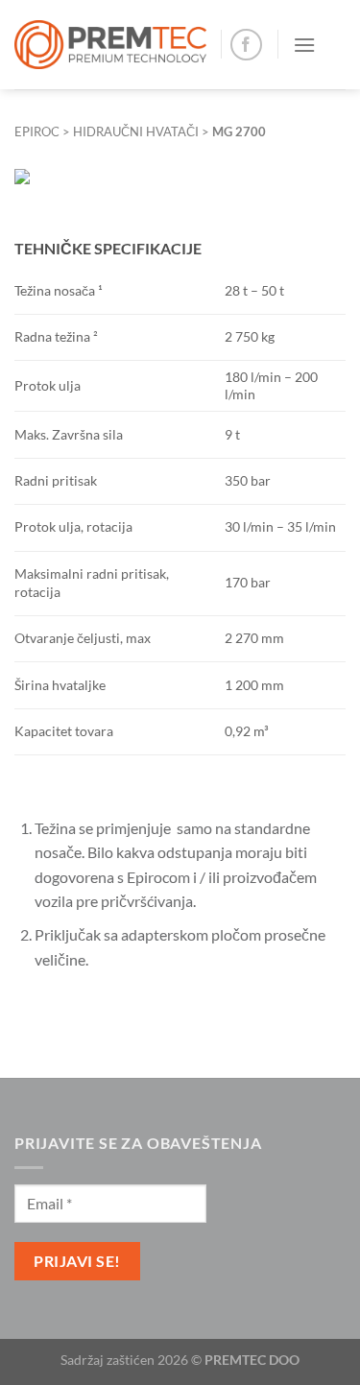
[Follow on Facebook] (246, 44)
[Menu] (304, 44)
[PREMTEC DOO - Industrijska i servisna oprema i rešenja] (110, 44)
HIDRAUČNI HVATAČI (136, 131)
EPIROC (37, 131)
